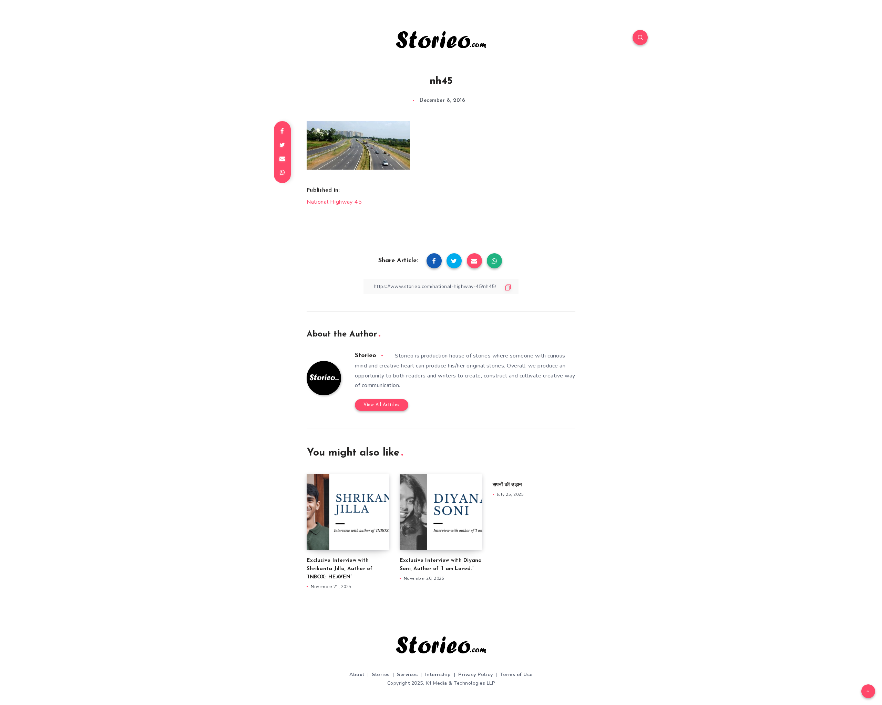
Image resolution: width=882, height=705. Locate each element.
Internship (438, 674)
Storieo (365, 356)
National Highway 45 (334, 202)
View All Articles (381, 405)
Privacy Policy (475, 674)
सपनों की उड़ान (507, 485)
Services (407, 674)
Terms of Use (516, 674)
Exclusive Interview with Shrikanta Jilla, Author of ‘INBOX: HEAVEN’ (340, 569)
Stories (381, 674)
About (357, 674)
